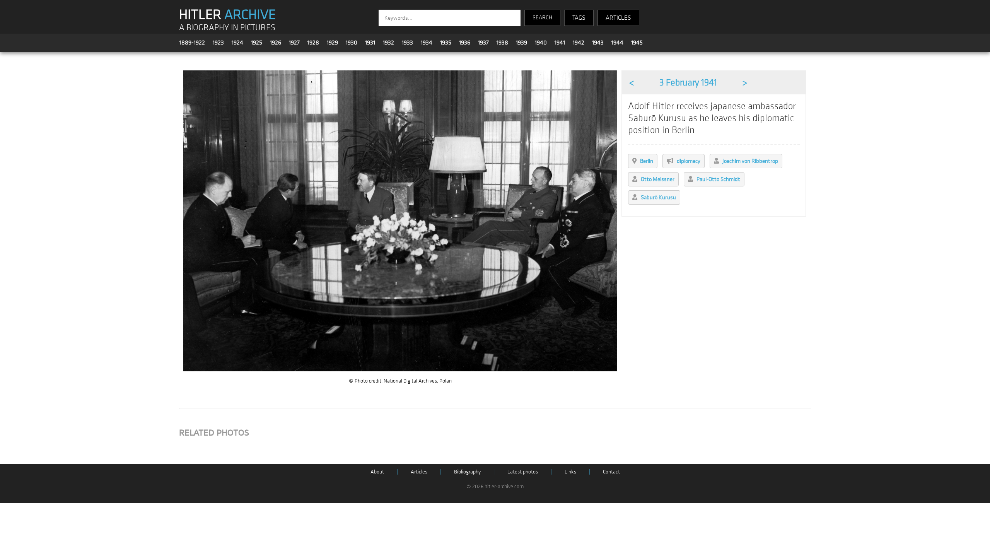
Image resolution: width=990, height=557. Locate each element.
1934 (426, 42)
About (377, 471)
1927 (294, 42)
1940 (541, 42)
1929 (332, 42)
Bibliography (467, 471)
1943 (598, 42)
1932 (388, 42)
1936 (464, 42)
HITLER (227, 14)
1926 (275, 42)
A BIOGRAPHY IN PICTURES (227, 27)
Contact (611, 471)
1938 (502, 42)
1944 (617, 42)
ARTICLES (618, 18)
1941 (560, 42)
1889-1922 (192, 42)
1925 (256, 42)
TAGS (578, 18)
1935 (445, 42)
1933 (407, 42)
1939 (521, 42)
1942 (578, 42)
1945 (637, 42)
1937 (483, 42)
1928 (313, 42)
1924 (237, 42)
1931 (370, 42)
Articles (419, 471)
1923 (218, 42)
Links (570, 471)
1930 (351, 42)
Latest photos (522, 471)
